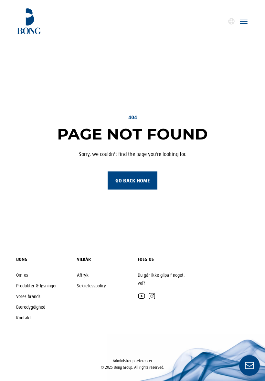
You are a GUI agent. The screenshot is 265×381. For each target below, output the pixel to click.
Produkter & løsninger (36, 285)
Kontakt (23, 317)
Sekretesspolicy (91, 285)
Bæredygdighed (30, 307)
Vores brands (28, 296)
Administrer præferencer (132, 360)
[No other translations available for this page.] (231, 21)
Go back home (132, 180)
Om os (22, 275)
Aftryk (83, 275)
